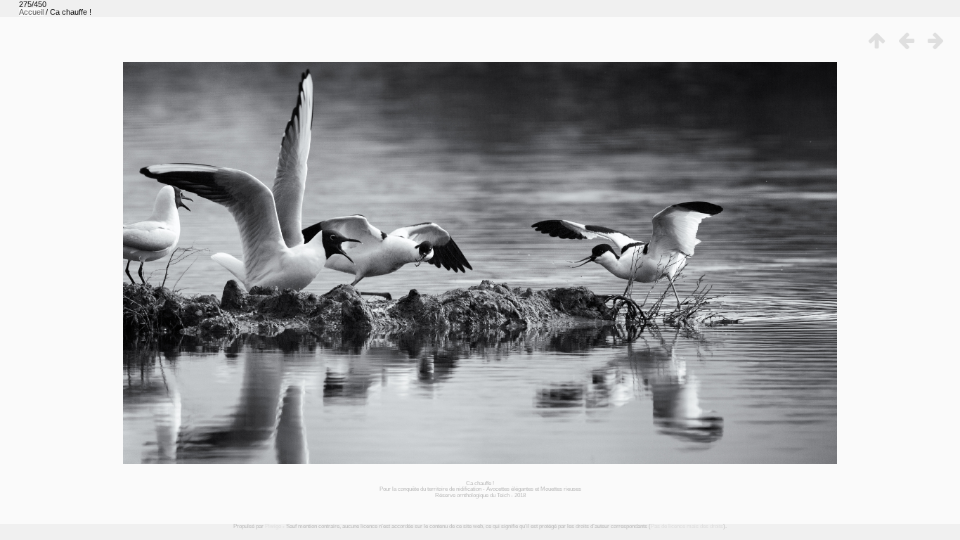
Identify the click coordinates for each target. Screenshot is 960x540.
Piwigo (273, 526)
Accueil (31, 12)
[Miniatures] (876, 41)
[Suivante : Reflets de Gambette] (935, 41)
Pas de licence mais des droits (687, 526)
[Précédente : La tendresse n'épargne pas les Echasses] (906, 41)
